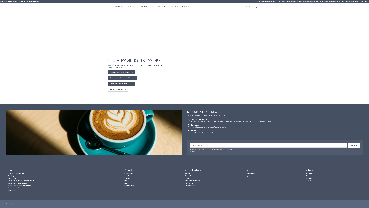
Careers (126, 188)
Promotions (174, 7)
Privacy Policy (188, 173)
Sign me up (354, 145)
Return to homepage (116, 89)
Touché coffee (12, 190)
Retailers (126, 183)
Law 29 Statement (190, 185)
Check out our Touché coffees (120, 72)
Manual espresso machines (15, 176)
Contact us (127, 178)
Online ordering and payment (193, 176)
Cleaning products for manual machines (19, 188)
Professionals (142, 7)
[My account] (257, 7)
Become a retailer (129, 185)
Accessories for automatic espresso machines (21, 180)
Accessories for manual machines (17, 183)
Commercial (130, 7)
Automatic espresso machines (16, 173)
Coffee (152, 7)
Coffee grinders (12, 178)
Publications (185, 7)
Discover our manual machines (120, 84)
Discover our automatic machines (121, 78)
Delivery (187, 178)
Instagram (309, 178)
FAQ (125, 180)
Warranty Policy (189, 183)
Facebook (309, 173)
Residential (119, 7)
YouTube (308, 180)
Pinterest (308, 176)
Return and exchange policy (192, 180)
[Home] (109, 7)
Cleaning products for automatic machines (19, 185)
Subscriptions (162, 7)
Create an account (251, 173)
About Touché (128, 176)
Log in (247, 176)
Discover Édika (128, 173)
